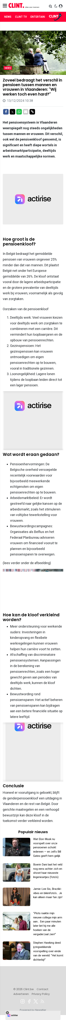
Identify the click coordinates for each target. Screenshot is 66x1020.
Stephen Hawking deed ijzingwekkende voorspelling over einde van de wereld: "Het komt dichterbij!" (48, 951)
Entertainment (41, 16)
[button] (51, 6)
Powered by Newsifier (33, 1010)
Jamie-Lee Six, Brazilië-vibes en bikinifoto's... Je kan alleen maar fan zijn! (47, 893)
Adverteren (21, 994)
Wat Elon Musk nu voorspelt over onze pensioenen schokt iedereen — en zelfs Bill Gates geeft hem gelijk (47, 847)
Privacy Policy (41, 994)
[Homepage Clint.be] (24, 6)
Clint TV (21, 16)
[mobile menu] (5, 6)
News (7, 16)
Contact (42, 989)
